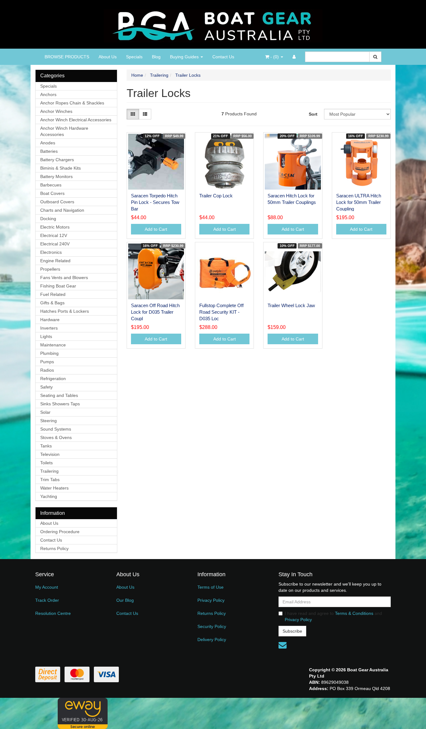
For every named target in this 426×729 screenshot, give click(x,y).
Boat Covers (52, 193)
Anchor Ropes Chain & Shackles (72, 102)
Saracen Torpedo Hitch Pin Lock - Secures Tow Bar (155, 202)
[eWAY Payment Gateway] (83, 713)
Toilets (46, 462)
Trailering (49, 471)
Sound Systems (55, 429)
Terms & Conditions (354, 613)
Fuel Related (52, 294)
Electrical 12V (53, 235)
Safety (46, 386)
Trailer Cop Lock (216, 195)
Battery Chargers (57, 159)
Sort (313, 114)
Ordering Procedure (60, 531)
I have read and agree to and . (333, 616)
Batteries (49, 151)
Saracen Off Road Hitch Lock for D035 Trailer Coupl (155, 312)
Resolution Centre (53, 613)
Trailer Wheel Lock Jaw (291, 305)
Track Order (47, 600)
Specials (134, 56)
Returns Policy (54, 548)
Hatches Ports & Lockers (64, 311)
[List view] (145, 114)
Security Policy (211, 626)
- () (274, 56)
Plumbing (49, 353)
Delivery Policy (211, 639)
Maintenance (53, 344)
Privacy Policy (211, 600)
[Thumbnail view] (133, 114)
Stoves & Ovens (56, 437)
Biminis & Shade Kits (60, 168)
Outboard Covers (57, 201)
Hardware (50, 319)
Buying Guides (185, 56)
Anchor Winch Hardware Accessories (64, 131)
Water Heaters (54, 487)
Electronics (51, 252)
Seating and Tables (59, 395)
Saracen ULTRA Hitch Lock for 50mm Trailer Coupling (358, 202)
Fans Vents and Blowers (64, 277)
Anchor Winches (56, 111)
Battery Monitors (56, 176)
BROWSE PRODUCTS (67, 56)
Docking (48, 218)
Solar (45, 412)
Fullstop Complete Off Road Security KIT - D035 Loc (221, 312)
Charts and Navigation (62, 210)
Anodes (47, 142)
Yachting (48, 496)
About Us (108, 56)
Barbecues (50, 184)
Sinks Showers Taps (60, 403)
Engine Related (55, 260)
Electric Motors (55, 226)
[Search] (375, 56)
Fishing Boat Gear (58, 285)
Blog (156, 56)
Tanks (46, 445)
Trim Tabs (50, 479)
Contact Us (223, 56)
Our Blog (125, 600)
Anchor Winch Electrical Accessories (75, 119)
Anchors (48, 94)
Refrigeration (53, 378)
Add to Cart (156, 229)
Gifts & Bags (52, 302)
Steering (48, 420)
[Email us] (282, 645)
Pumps (47, 361)
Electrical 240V (55, 243)
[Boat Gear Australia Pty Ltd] (213, 24)
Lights (46, 336)
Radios (47, 370)
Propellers (50, 269)
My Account (46, 587)
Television (50, 454)
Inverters (49, 328)
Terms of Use (210, 587)
